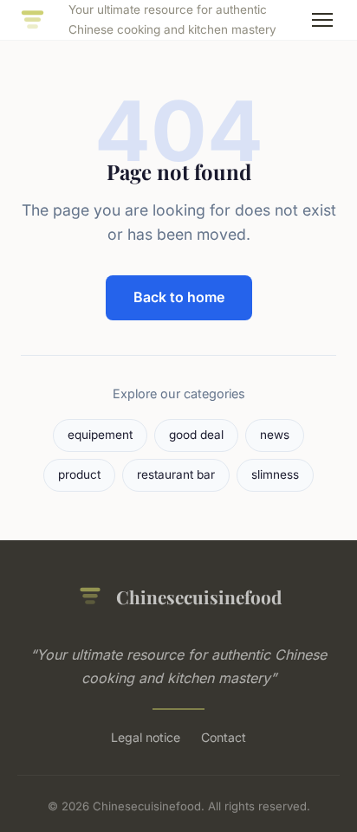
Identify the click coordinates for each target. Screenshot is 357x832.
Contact (223, 737)
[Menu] (322, 20)
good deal (196, 435)
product (79, 474)
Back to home (178, 297)
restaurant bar (176, 474)
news (274, 435)
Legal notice (145, 737)
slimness (275, 474)
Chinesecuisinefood (199, 596)
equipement (100, 435)
